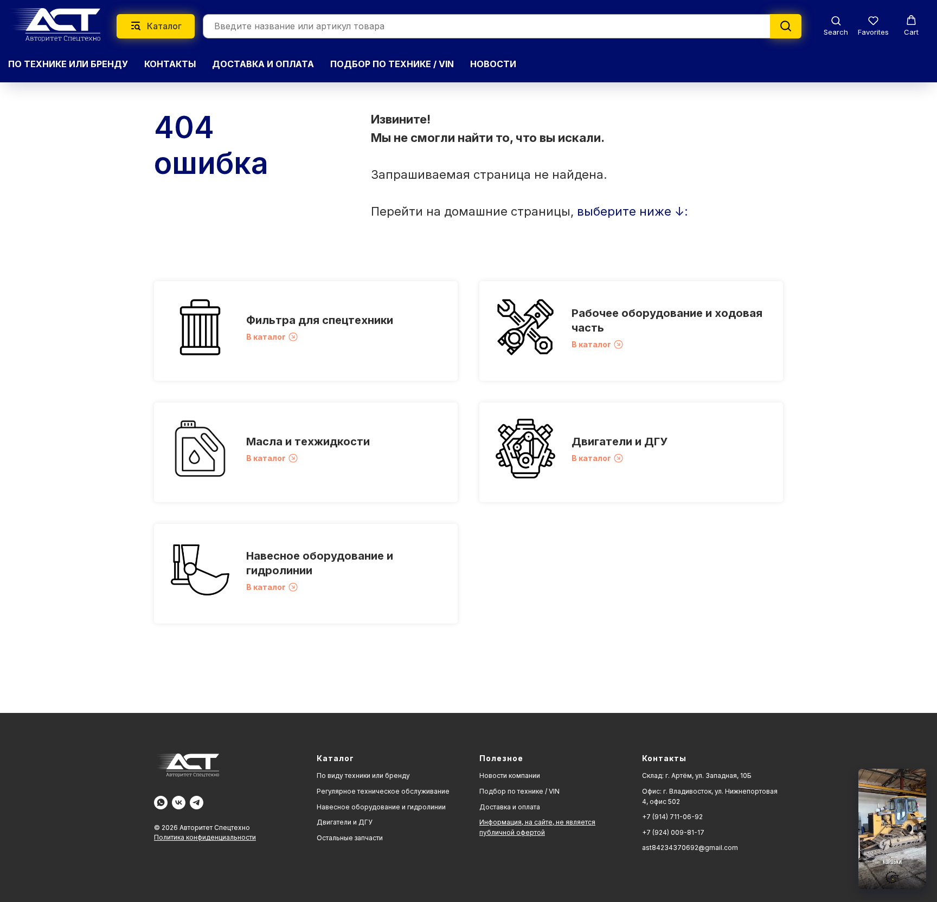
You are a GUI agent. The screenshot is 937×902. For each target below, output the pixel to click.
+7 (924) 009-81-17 (673, 832)
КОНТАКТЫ (170, 64)
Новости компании (509, 775)
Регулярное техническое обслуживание (383, 791)
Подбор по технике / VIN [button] (392, 64)
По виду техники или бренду (363, 775)
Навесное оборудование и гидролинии (381, 807)
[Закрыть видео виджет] (924, 770)
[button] (836, 25)
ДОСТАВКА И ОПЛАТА (263, 64)
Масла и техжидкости (308, 441)
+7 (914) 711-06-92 (672, 817)
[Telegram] (196, 802)
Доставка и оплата (509, 807)
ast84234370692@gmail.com (690, 847)
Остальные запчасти (350, 838)
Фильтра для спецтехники (319, 320)
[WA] (161, 802)
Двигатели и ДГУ (620, 441)
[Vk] (178, 802)
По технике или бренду (68, 64)
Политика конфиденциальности (205, 837)
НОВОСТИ (493, 64)
